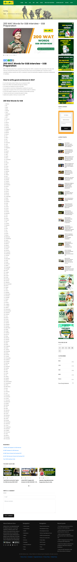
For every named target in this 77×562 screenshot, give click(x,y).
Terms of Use (24, 556)
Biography (25, 542)
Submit (66, 128)
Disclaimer (30, 556)
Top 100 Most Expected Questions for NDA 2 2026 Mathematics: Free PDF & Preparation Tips (69, 228)
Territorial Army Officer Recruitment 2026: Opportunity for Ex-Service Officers (69, 212)
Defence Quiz (42, 544)
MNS (37, 2)
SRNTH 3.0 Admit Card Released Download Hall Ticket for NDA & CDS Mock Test (69, 158)
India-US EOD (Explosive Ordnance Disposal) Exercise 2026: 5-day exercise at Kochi (69, 261)
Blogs (66, 2)
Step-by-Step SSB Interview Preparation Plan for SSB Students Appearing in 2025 (46, 482)
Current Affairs (26, 528)
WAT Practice (42, 542)
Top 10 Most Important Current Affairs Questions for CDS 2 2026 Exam (69, 144)
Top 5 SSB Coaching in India (9, 459)
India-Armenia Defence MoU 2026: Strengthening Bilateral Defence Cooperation (68, 220)
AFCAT (25, 530)
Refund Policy (54, 556)
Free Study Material (49, 2)
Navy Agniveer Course (44, 528)
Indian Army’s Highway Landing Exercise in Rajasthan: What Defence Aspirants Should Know (69, 186)
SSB (33, 2)
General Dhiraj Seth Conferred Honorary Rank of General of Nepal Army (69, 205)
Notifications (26, 533)
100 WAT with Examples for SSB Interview (12, 447)
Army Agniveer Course (44, 530)
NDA (26, 2)
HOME (22, 2)
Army (25, 537)
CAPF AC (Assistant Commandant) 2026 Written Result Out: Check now (69, 151)
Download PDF (59, 2)
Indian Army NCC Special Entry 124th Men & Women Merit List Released (69, 172)
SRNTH (25, 535)
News (41, 2)
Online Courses (26, 526)
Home (4, 13)
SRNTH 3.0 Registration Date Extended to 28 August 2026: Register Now (69, 165)
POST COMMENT (9, 515)
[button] (28, 485)
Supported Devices (38, 556)
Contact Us (42, 549)
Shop (71, 2)
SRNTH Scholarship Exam (45, 535)
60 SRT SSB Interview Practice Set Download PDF (13, 456)
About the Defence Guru (44, 526)
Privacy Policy (47, 556)
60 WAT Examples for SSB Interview (11, 450)
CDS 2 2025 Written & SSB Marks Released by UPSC (69, 199)
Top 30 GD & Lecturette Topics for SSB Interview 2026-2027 (69, 193)
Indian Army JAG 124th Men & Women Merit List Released (69, 179)
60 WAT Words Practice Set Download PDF (12, 453)
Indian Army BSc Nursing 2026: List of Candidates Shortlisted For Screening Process (69, 245)
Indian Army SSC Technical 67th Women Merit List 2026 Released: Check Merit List (69, 269)
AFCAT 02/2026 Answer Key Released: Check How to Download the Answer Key (69, 253)
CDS (30, 2)
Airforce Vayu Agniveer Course (46, 533)
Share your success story (45, 537)
